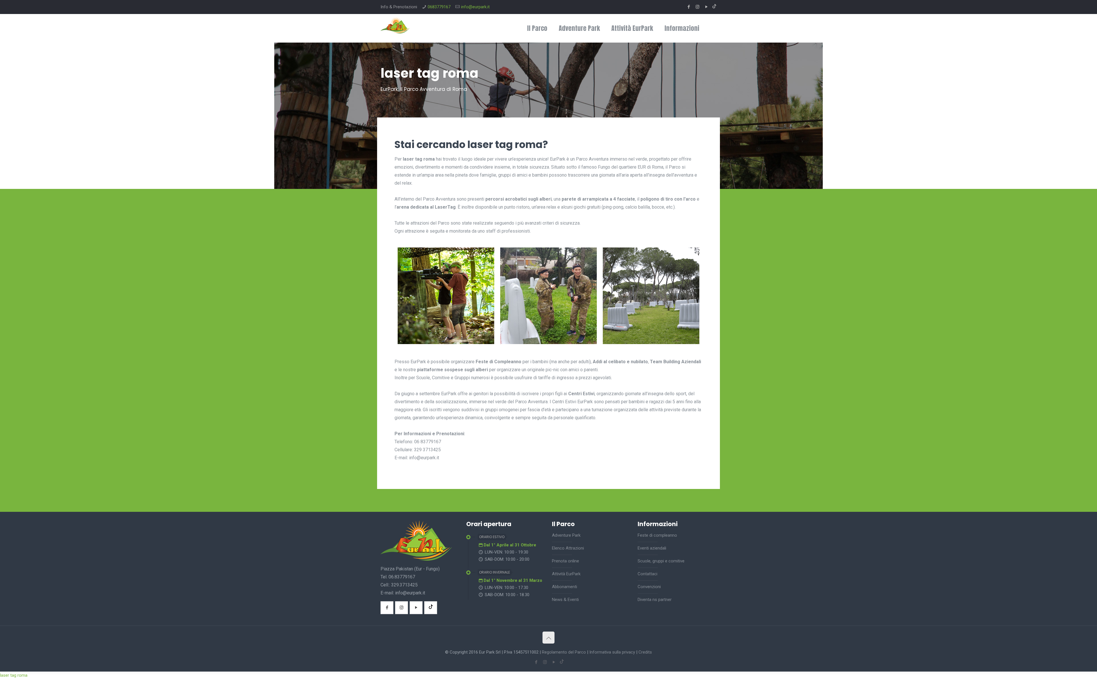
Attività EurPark (566, 573)
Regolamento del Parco (564, 652)
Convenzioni (649, 586)
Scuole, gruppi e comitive (661, 561)
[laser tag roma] (446, 342)
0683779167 (439, 6)
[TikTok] (714, 6)
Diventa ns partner (655, 599)
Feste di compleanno (657, 535)
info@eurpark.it (475, 6)
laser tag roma (13, 675)
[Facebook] (689, 6)
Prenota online (565, 561)
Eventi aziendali (652, 548)
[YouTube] (706, 6)
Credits (645, 652)
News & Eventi (565, 599)
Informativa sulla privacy (612, 652)
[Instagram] (697, 6)
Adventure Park (566, 535)
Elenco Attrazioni (568, 548)
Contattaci (647, 573)
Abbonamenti (564, 586)
